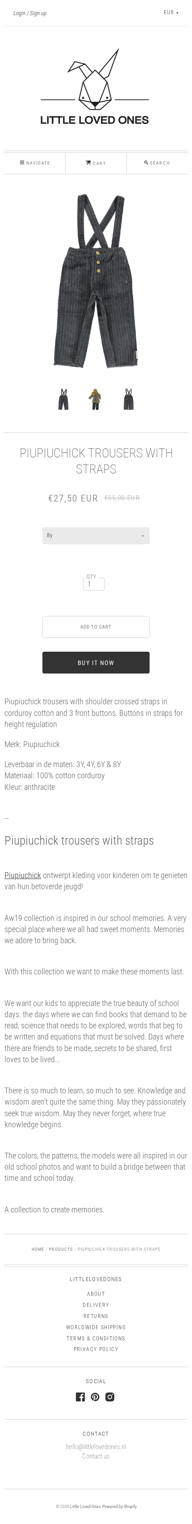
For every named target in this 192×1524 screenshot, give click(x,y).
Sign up (38, 13)
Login (19, 13)
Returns (96, 1316)
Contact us (96, 1456)
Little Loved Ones (85, 1506)
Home (38, 1249)
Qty (92, 577)
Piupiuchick (22, 875)
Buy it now (96, 662)
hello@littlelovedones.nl (96, 1447)
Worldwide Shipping (96, 1327)
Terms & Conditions (96, 1338)
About (96, 1294)
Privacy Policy (96, 1349)
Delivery (96, 1305)
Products (61, 1249)
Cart (98, 163)
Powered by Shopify (119, 1506)
